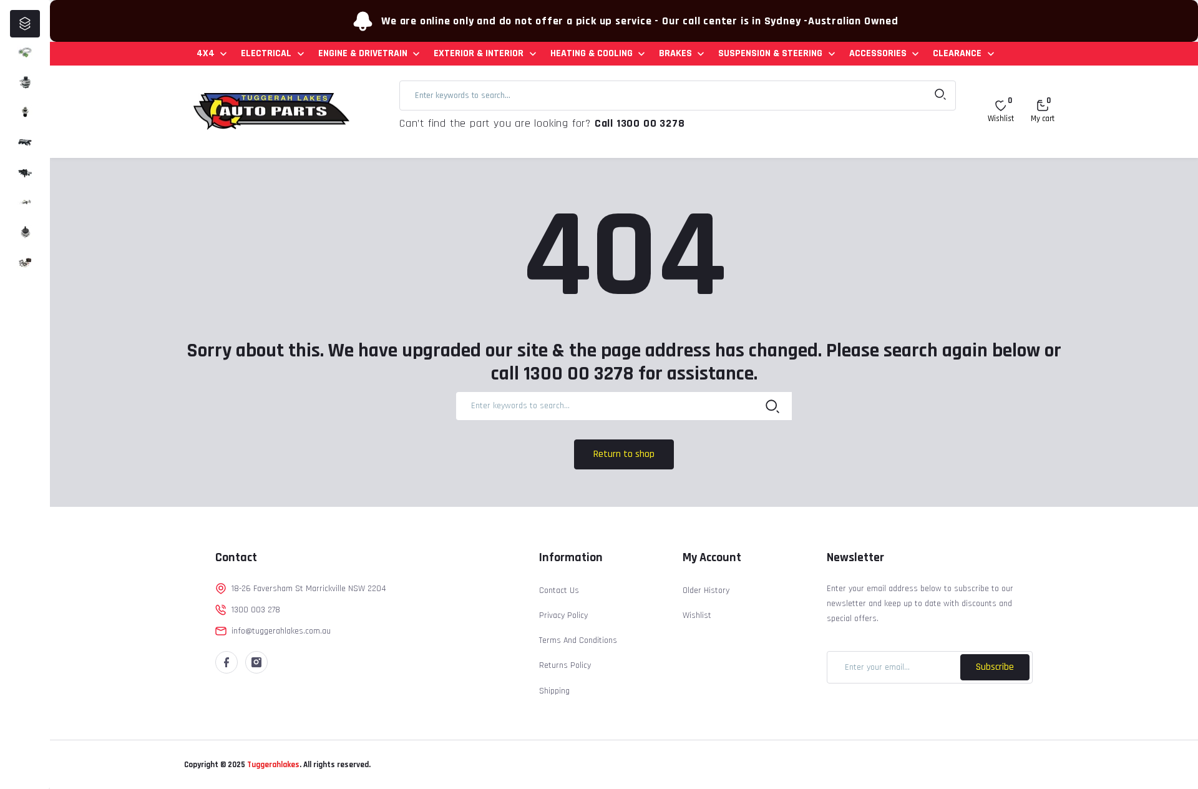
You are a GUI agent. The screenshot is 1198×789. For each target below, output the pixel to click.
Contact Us (559, 590)
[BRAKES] (25, 202)
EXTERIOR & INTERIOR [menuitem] (479, 53)
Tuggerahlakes (272, 765)
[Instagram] (256, 662)
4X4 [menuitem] (206, 53)
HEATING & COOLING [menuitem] (591, 53)
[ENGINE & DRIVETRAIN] (25, 112)
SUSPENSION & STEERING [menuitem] (770, 53)
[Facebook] (226, 662)
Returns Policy (565, 665)
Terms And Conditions (578, 640)
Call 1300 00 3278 (640, 123)
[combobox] (677, 95)
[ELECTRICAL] (25, 82)
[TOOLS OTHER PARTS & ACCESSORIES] (25, 262)
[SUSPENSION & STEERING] (25, 232)
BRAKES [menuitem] (675, 53)
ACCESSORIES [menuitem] (878, 53)
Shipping (554, 691)
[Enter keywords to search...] (940, 95)
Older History (706, 590)
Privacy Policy (563, 615)
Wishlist (697, 615)
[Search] (772, 405)
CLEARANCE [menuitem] (957, 53)
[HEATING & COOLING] (25, 172)
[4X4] (25, 52)
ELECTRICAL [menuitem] (266, 53)
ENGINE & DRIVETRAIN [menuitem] (362, 53)
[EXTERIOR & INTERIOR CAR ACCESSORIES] (25, 142)
